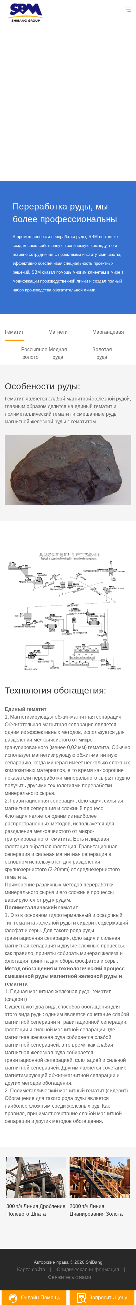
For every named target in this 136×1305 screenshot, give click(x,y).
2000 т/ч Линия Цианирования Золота (96, 1210)
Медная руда (58, 353)
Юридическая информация (87, 1269)
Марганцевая (101, 332)
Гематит (14, 332)
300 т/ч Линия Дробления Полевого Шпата (35, 1210)
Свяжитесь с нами (69, 1277)
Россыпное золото (30, 353)
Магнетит (57, 332)
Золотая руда (101, 353)
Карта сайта (31, 1269)
